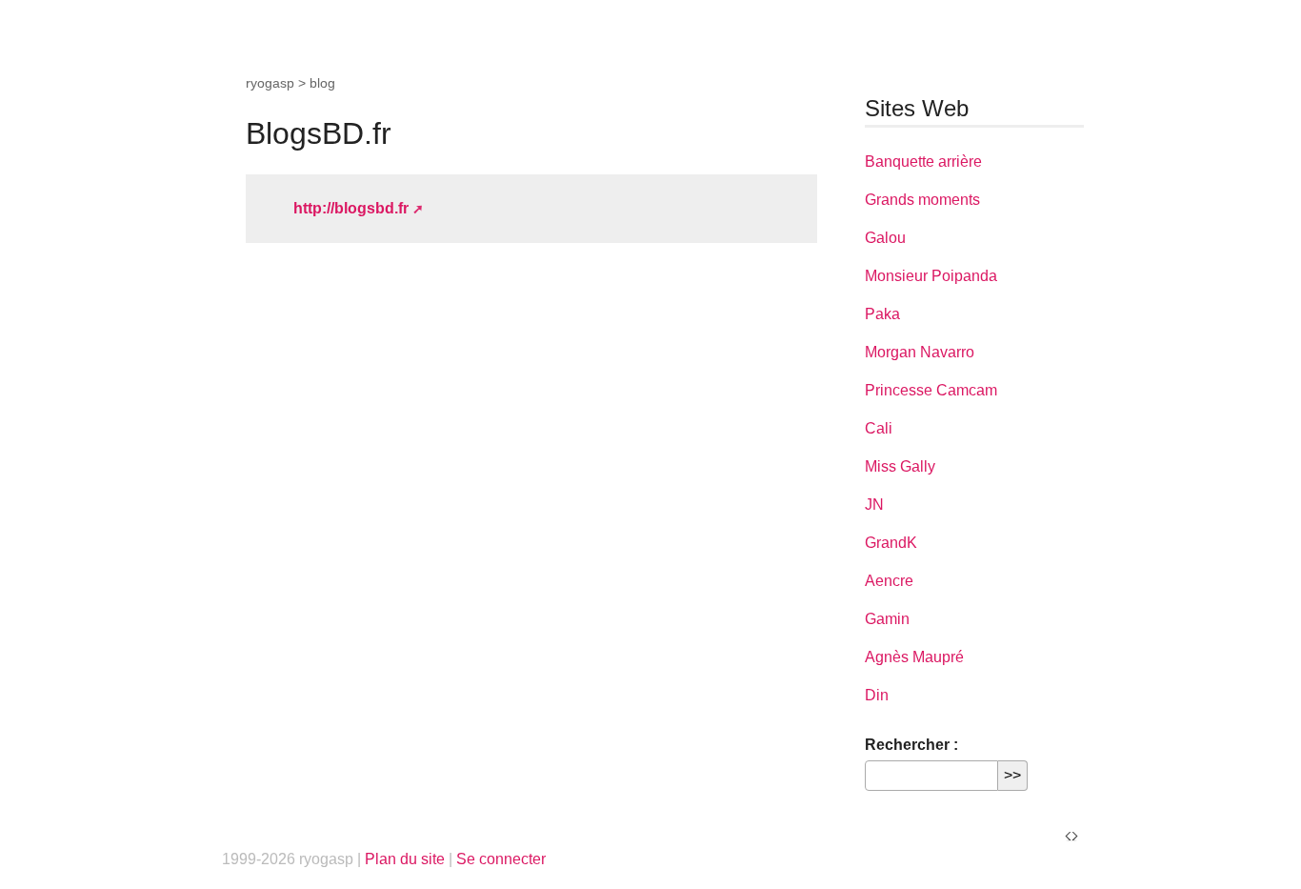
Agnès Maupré (914, 657)
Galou (885, 238)
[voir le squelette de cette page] (1071, 835)
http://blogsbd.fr (351, 208)
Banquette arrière (923, 161)
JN (874, 504)
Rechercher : (911, 745)
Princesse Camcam (931, 390)
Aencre (889, 581)
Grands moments (922, 200)
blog (322, 83)
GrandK (891, 543)
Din (877, 695)
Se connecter (501, 859)
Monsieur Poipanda (931, 276)
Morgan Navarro (919, 352)
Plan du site (405, 859)
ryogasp (270, 83)
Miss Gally (900, 466)
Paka (882, 314)
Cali (878, 428)
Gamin (887, 619)
